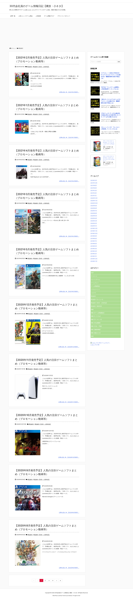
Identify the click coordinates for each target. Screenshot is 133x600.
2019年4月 (93, 248)
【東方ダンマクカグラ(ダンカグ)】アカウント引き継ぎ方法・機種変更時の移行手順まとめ (111, 101)
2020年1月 (93, 226)
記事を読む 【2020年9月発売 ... (69, 512)
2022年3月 (93, 180)
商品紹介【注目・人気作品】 (41, 66)
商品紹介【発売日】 (96, 306)
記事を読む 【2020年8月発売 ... (69, 567)
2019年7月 (93, 241)
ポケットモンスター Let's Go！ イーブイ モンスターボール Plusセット (108, 143)
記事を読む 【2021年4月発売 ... (69, 181)
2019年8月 (93, 238)
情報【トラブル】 (96, 316)
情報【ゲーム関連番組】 (98, 313)
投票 (92, 336)
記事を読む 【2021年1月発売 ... (69, 137)
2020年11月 (93, 200)
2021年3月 (93, 190)
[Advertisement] (66, 32)
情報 (92, 309)
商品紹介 (29, 66)
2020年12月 (93, 198)
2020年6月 (93, 213)
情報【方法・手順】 (96, 326)
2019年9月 (93, 236)
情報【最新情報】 (96, 329)
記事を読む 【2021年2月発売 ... (69, 92)
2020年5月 (93, 216)
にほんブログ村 (94, 345)
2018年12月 (93, 258)
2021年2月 (93, 193)
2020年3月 (93, 221)
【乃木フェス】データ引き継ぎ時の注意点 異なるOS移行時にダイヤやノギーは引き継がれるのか (111, 115)
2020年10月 (94, 203)
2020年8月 (93, 208)
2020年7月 (93, 210)
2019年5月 (93, 246)
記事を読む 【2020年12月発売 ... (68, 346)
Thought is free (76, 595)
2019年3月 (93, 251)
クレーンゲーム (95, 279)
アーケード (94, 276)
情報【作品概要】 (96, 323)
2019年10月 (93, 233)
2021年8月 (93, 185)
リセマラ (93, 293)
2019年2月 (93, 253)
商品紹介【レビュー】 (97, 299)
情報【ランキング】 (96, 319)
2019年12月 (93, 228)
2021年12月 (93, 183)
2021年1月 (93, 195)
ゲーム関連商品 (95, 286)
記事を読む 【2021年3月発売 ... (69, 236)
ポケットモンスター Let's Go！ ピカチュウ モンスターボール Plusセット (108, 158)
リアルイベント (95, 289)
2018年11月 (93, 261)
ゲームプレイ (95, 283)
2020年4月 (93, 218)
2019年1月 (93, 256)
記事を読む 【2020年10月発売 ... (68, 457)
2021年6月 (93, 188)
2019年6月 (93, 243)
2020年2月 (93, 223)
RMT (92, 273)
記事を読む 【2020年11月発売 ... (69, 402)
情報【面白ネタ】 (96, 333)
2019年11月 (93, 231)
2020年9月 (93, 205)
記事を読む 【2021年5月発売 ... (69, 291)
